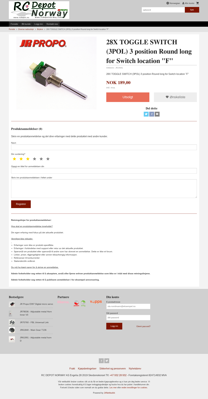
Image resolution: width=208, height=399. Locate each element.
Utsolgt (128, 97)
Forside (14, 24)
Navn (13, 143)
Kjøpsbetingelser (87, 368)
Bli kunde (26, 24)
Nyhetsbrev (135, 368)
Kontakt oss (52, 24)
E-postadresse (113, 302)
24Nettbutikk (109, 393)
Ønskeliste (177, 97)
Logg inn (38, 24)
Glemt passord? (143, 326)
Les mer (113, 387)
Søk (192, 9)
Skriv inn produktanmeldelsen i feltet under (31, 177)
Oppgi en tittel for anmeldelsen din (27, 166)
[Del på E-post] (157, 114)
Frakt (72, 368)
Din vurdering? (18, 154)
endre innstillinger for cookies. (135, 387)
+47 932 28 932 (118, 375)
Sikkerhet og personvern (112, 368)
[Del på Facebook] (151, 114)
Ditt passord (112, 313)
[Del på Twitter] (146, 114)
